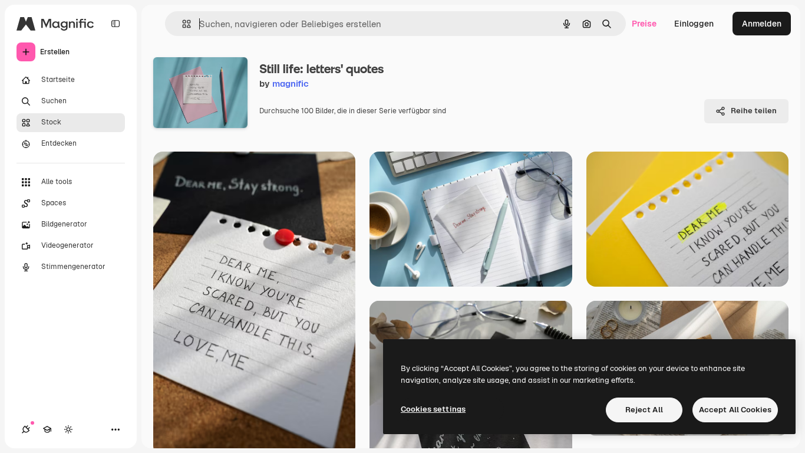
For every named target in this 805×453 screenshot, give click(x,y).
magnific (290, 83)
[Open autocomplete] (182, 23)
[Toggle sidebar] (115, 23)
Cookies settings (433, 409)
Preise (644, 23)
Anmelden (761, 23)
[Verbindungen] (26, 429)
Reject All (644, 410)
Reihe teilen (754, 111)
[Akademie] (47, 429)
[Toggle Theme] (68, 429)
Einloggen (694, 23)
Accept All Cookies (735, 410)
